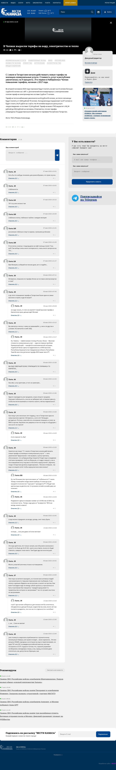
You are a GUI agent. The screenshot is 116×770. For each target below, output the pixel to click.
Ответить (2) (12, 470)
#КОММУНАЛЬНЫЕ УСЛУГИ (16, 60)
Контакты (57, 3)
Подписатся (88, 82)
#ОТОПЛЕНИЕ (39, 63)
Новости (4, 3)
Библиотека (37, 3)
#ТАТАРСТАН (27, 63)
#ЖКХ (50, 60)
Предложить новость (93, 182)
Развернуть (57, 755)
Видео (13, 3)
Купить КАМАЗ (70, 3)
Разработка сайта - (107, 763)
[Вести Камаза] (11, 12)
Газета (47, 3)
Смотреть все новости (55, 670)
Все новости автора (91, 63)
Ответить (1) (12, 301)
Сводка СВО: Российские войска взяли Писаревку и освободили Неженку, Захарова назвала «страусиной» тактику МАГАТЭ (29, 692)
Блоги (20, 3)
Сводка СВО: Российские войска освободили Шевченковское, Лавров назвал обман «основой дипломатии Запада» (31, 680)
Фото (28, 3)
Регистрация (110, 3)
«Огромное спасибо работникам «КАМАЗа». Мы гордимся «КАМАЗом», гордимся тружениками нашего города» (97, 114)
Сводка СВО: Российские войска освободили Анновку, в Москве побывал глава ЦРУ (29, 703)
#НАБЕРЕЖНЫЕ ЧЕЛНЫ (37, 60)
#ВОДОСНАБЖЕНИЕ (13, 66)
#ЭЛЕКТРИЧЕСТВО (54, 63)
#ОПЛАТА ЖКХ (60, 60)
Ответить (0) (12, 178)
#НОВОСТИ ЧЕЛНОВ (13, 63)
